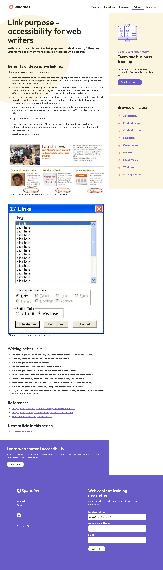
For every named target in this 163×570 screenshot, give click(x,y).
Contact (21, 500)
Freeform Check (96, 511)
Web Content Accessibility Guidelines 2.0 (32, 416)
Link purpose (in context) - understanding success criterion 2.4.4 (43, 408)
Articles (137, 7)
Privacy (20, 526)
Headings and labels (22, 431)
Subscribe (97, 548)
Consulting (109, 7)
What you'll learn (129, 82)
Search (149, 7)
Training (95, 7)
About (20, 504)
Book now (15, 464)
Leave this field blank (99, 523)
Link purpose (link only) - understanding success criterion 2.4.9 (42, 412)
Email (91, 534)
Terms (30, 526)
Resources (124, 7)
